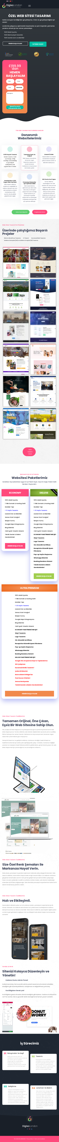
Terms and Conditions (39, 1139)
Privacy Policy (30, 1139)
